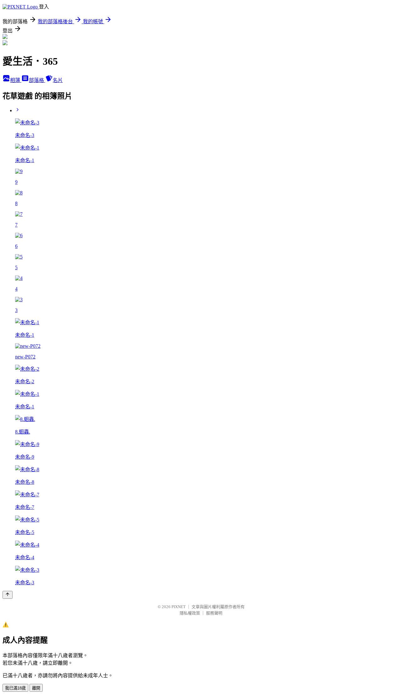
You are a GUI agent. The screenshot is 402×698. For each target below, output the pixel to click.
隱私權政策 (190, 613)
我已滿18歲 (15, 688)
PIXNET (178, 606)
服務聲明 (214, 613)
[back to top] (8, 595)
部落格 (37, 80)
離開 (36, 688)
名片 (58, 80)
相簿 (15, 80)
